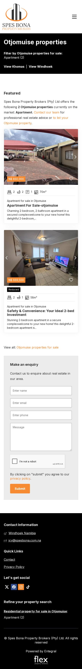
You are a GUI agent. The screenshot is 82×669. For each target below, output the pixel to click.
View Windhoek (40, 66)
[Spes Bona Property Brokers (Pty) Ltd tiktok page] (28, 587)
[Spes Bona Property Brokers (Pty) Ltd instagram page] (21, 587)
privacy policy (20, 478)
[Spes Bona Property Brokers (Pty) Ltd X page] (7, 587)
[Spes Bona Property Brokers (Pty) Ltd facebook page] (14, 587)
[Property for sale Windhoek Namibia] (16, 16)
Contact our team (46, 112)
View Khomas (14, 66)
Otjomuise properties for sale (39, 53)
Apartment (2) (14, 57)
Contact (9, 559)
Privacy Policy (14, 567)
